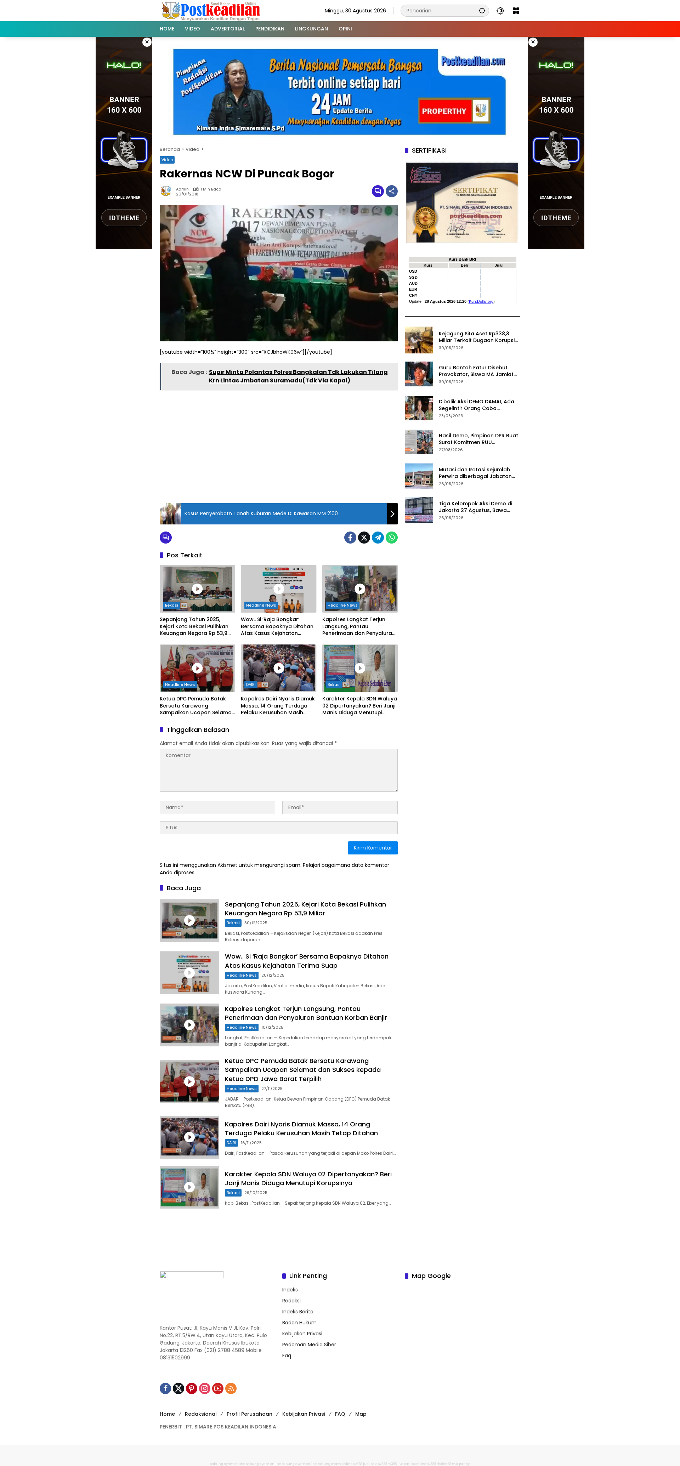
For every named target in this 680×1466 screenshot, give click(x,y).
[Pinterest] (191, 1388)
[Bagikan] (392, 191)
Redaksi (291, 1300)
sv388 (357, 1464)
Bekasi (171, 605)
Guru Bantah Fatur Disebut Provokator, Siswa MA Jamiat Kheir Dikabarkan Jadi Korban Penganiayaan (477, 371)
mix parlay (461, 1464)
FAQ (340, 1413)
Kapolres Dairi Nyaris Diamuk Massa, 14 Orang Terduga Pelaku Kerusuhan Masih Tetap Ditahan (278, 705)
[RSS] (231, 1388)
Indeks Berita (297, 1311)
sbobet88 (444, 1464)
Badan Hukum (299, 1322)
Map (361, 1413)
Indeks (290, 1289)
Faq (286, 1355)
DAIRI (251, 684)
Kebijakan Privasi (302, 1333)
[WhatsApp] (392, 538)
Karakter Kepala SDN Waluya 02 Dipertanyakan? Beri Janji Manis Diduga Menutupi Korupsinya (359, 705)
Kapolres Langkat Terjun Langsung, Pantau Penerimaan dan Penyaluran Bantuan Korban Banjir (358, 626)
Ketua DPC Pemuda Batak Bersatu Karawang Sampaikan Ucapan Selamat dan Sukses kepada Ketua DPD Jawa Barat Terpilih (197, 705)
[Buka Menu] (516, 10)
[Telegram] (378, 538)
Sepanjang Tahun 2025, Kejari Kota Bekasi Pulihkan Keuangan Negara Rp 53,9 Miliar (194, 626)
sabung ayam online (227, 1464)
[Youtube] (217, 1388)
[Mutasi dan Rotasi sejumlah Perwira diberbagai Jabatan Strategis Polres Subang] (419, 476)
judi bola (370, 1464)
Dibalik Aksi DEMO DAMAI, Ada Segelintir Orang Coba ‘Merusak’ (476, 405)
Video (167, 160)
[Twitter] (364, 538)
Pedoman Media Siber (309, 1344)
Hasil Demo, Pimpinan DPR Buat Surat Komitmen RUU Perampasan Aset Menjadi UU (478, 439)
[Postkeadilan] (212, 10)
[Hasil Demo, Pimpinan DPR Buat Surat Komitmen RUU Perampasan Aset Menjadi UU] (419, 442)
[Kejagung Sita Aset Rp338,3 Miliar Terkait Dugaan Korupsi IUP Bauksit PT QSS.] (419, 340)
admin (182, 189)
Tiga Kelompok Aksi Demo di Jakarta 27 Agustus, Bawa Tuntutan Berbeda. (475, 507)
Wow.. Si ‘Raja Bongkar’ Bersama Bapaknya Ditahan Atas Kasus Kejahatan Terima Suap (277, 626)
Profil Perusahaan (249, 1413)
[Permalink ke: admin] (168, 191)
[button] (482, 10)
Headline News (261, 605)
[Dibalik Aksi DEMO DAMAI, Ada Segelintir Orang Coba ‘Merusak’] (419, 408)
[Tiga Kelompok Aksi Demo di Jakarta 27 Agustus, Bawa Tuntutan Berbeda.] (419, 510)
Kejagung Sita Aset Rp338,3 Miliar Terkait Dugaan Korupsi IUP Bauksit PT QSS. (477, 337)
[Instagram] (204, 1388)
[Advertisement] (278, 444)
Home (167, 1413)
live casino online (411, 1464)
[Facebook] (350, 538)
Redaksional (201, 1413)
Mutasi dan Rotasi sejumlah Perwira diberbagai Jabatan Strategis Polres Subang (475, 473)
